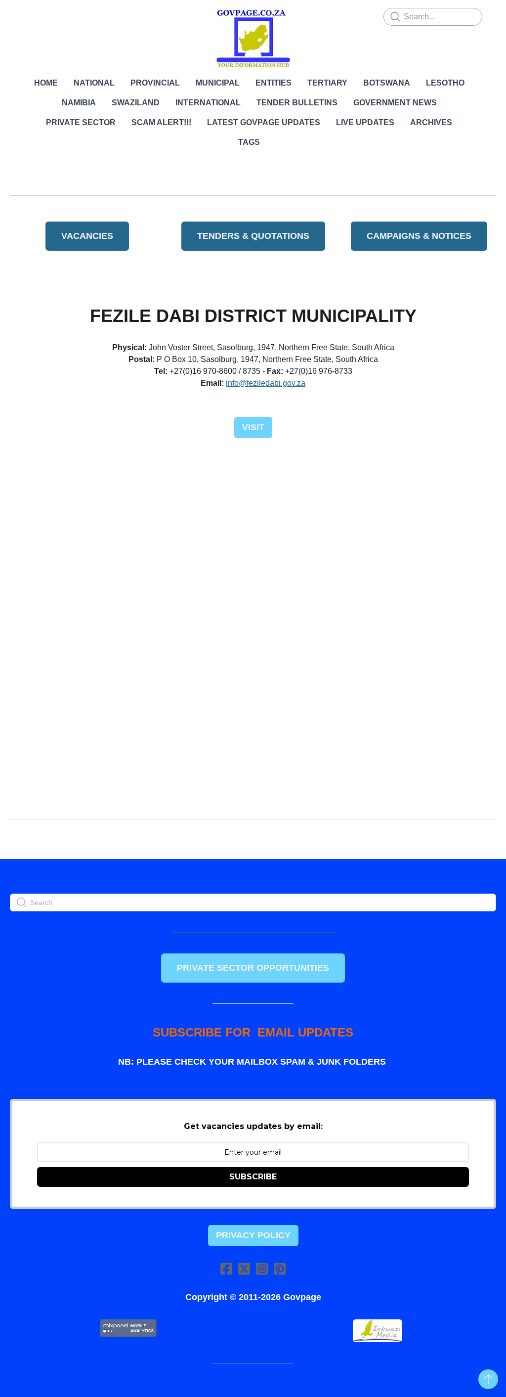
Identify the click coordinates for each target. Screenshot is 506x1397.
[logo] (253, 38)
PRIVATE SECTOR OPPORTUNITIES (253, 968)
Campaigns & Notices (419, 236)
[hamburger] (32, 16)
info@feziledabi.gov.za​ (265, 383)
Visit (253, 427)
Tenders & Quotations (253, 236)
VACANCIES (87, 236)
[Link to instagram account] (262, 1268)
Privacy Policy (253, 1235)
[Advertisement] (253, 523)
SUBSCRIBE (253, 1176)
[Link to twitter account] (244, 1268)
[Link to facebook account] (226, 1268)
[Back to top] (488, 1379)
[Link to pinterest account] (280, 1268)
